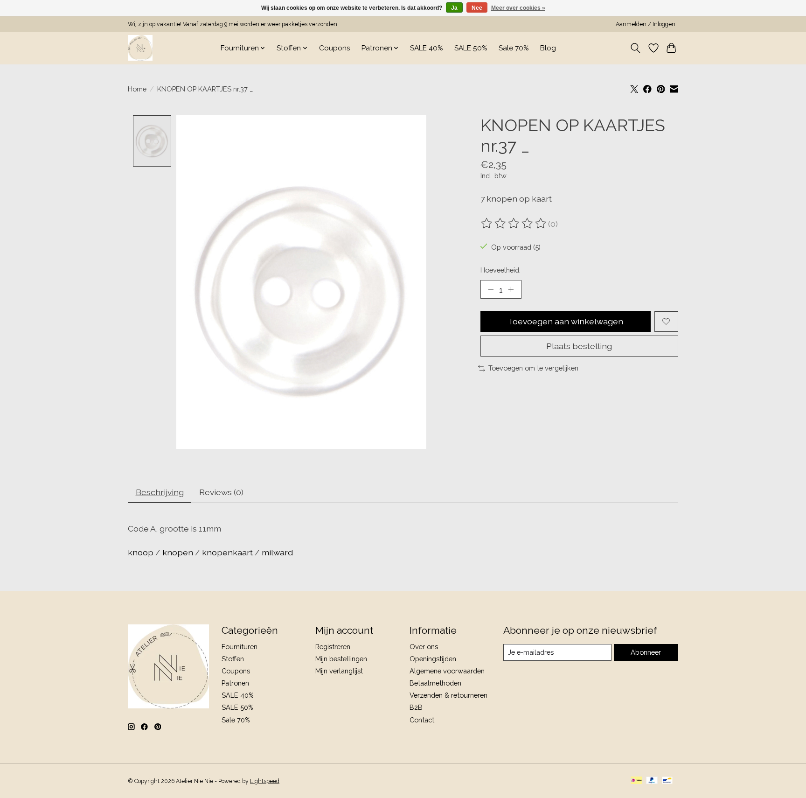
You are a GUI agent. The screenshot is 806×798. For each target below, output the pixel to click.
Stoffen (233, 659)
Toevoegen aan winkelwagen (565, 321)
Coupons (334, 48)
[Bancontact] (667, 781)
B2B (416, 707)
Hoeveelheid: (500, 270)
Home (137, 89)
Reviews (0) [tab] (221, 492)
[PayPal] (652, 781)
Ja (454, 8)
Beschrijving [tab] (160, 492)
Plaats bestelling (579, 346)
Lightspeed (264, 781)
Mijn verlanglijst (339, 671)
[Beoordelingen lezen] (514, 223)
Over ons (424, 647)
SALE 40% (426, 48)
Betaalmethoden (435, 683)
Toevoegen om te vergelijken (533, 368)
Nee (477, 8)
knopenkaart (227, 552)
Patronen (235, 683)
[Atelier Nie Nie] (140, 48)
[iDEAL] (636, 781)
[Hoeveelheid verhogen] (510, 289)
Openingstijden (433, 659)
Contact (422, 720)
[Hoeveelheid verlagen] (490, 289)
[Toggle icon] (635, 48)
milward (277, 552)
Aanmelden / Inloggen (645, 24)
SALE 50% (470, 48)
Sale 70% (514, 48)
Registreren (332, 647)
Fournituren (239, 647)
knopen (177, 552)
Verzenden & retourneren (448, 695)
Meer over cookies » (518, 8)
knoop (140, 552)
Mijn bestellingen (341, 659)
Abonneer (646, 652)
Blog (548, 48)
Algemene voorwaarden (447, 671)
